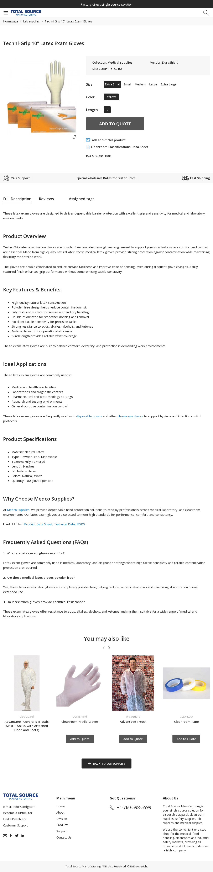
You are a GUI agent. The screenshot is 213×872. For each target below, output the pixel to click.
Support (61, 831)
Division (61, 819)
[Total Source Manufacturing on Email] (5, 835)
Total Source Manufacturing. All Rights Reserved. (96, 866)
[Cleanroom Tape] (186, 683)
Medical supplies (120, 62)
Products (62, 825)
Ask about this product (109, 140)
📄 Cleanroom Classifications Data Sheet (117, 147)
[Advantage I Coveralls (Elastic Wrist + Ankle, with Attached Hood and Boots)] (26, 683)
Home (60, 806)
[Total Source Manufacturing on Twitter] (17, 835)
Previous (103, 648)
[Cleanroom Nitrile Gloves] (79, 683)
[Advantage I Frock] (133, 683)
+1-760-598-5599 (134, 807)
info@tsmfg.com (24, 807)
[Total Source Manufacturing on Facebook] (11, 835)
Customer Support (15, 825)
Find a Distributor (14, 819)
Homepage (10, 21)
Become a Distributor (17, 813)
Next (109, 648)
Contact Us (63, 837)
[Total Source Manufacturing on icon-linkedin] (22, 835)
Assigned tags (81, 198)
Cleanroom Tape (186, 721)
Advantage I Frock (133, 721)
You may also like (106, 638)
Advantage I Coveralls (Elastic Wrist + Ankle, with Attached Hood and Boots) (27, 725)
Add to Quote (115, 124)
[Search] (206, 12)
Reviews (46, 198)
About (60, 812)
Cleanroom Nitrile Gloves (80, 721)
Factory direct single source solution (107, 4)
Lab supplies (31, 21)
